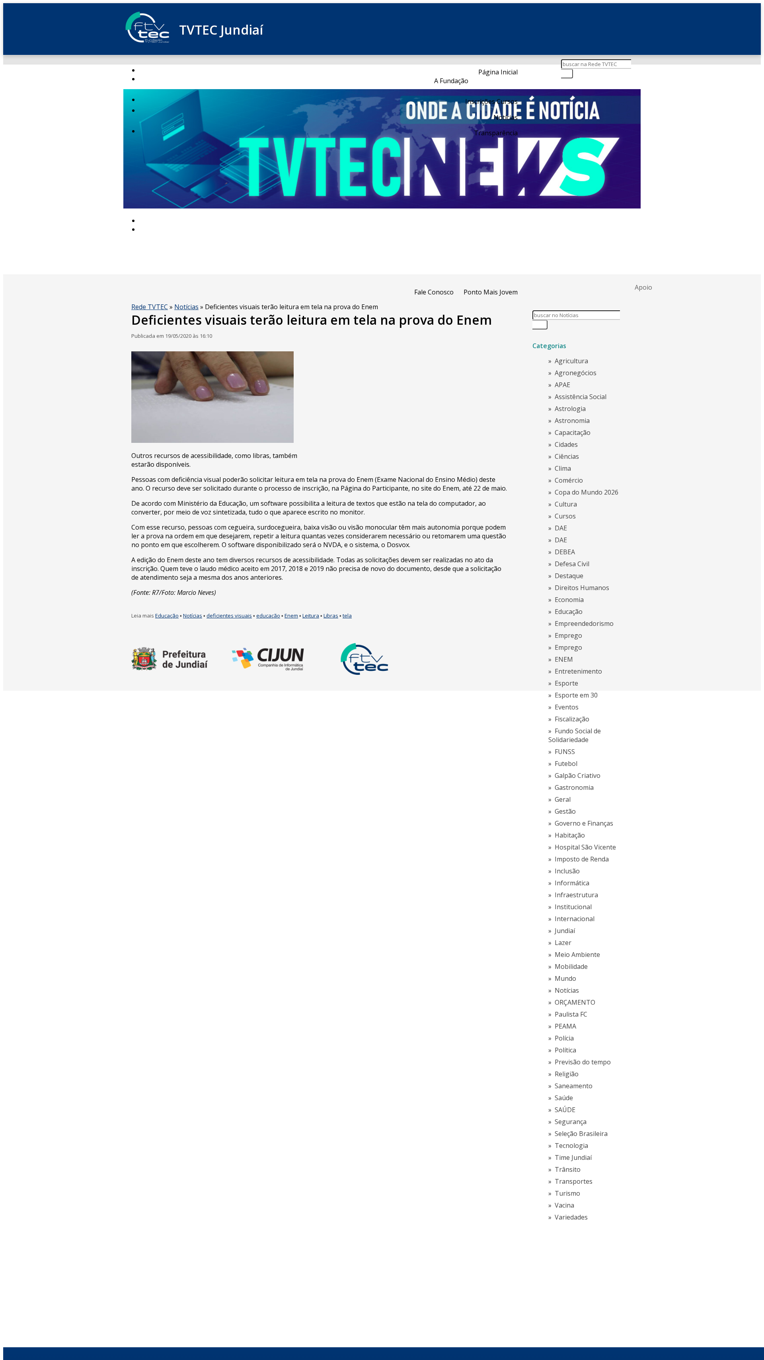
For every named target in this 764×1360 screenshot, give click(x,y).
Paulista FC (571, 1014)
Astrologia (570, 408)
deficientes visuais (229, 615)
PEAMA (565, 1026)
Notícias (505, 117)
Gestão (565, 811)
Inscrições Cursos (491, 101)
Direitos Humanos (582, 587)
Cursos (565, 516)
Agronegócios (575, 372)
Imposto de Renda (582, 859)
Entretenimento (578, 671)
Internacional (574, 918)
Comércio (569, 480)
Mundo (565, 978)
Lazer (563, 942)
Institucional (573, 906)
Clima (563, 468)
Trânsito (568, 1169)
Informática (572, 883)
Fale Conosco (434, 292)
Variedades (571, 1217)
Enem (291, 615)
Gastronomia (574, 787)
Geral (563, 799)
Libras (331, 615)
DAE (561, 528)
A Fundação (451, 80)
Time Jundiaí (573, 1157)
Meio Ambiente (577, 954)
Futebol (566, 763)
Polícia (564, 1038)
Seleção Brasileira (581, 1133)
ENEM (564, 659)
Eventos (567, 707)
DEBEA (565, 552)
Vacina (564, 1205)
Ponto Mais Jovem (491, 292)
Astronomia (572, 420)
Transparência (496, 133)
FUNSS (565, 751)
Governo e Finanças (584, 823)
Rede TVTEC (149, 306)
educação (268, 615)
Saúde (564, 1097)
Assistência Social (580, 396)
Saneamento (573, 1085)
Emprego (568, 635)
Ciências (567, 456)
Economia (569, 599)
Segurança (571, 1121)
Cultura (566, 504)
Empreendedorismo (584, 623)
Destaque (569, 575)
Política (565, 1050)
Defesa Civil (572, 563)
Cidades (566, 444)
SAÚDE (565, 1109)
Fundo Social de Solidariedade (574, 735)
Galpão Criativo (577, 775)
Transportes (573, 1181)
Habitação (570, 835)
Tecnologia (571, 1145)
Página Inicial (498, 72)
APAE (562, 384)
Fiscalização (572, 719)
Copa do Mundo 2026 (586, 492)
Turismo (567, 1193)
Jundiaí (565, 930)
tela (347, 615)
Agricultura (571, 361)
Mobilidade (571, 966)
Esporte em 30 (576, 695)
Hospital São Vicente (585, 847)
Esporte (566, 683)
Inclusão (567, 871)
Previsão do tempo (583, 1062)
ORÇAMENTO (575, 1002)
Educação (167, 615)
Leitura (310, 615)
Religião (567, 1074)
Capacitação (573, 432)
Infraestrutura (576, 894)
